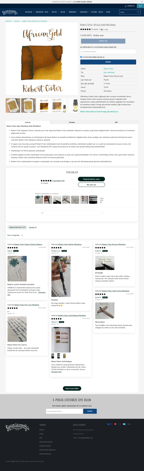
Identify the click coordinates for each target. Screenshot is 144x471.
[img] (12, 248)
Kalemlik (28, 12)
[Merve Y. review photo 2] (54, 356)
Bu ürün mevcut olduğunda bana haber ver (98, 47)
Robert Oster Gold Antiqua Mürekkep (72, 315)
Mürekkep (72, 12)
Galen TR (14, 461)
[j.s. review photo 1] (26, 329)
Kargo (41, 434)
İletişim (94, 12)
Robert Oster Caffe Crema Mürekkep (115, 291)
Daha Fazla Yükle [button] (72, 388)
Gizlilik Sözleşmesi (45, 454)
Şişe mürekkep (109, 72)
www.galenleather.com (85, 438)
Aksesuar (83, 12)
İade (40, 438)
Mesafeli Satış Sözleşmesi (47, 450)
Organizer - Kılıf (42, 12)
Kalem (63, 12)
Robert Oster (108, 69)
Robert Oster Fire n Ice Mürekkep (26, 305)
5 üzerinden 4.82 (58, 181)
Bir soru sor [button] (91, 185)
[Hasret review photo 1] (26, 268)
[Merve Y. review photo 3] (60, 356)
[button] (85, 29)
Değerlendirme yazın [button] (91, 179)
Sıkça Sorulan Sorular (46, 442)
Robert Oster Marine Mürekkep (69, 244)
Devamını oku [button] (56, 372)
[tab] (28, 122)
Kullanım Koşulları (45, 446)
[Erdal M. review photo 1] (114, 263)
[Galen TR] (12, 12)
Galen (100, 12)
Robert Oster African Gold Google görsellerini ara (99, 112)
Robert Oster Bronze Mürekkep (113, 244)
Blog (108, 12)
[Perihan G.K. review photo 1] (70, 276)
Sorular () (33, 227)
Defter (54, 12)
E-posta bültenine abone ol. (93, 57)
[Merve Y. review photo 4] (65, 356)
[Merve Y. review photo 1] (70, 340)
